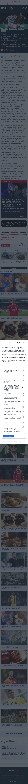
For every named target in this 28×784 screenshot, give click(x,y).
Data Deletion (6, 441)
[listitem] (14, 367)
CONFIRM (8, 436)
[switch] (23, 370)
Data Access (14, 441)
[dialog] (14, 392)
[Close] (25, 343)
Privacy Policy (22, 441)
